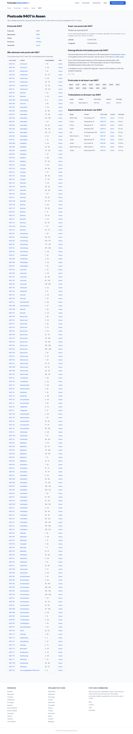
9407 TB (12, 630)
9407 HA (12, 331)
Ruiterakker (23, 107)
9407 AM (12, 100)
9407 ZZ (12, 670)
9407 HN (12, 370)
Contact (91, 705)
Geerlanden (24, 569)
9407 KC (12, 450)
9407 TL (12, 659)
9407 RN (12, 612)
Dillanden (23, 533)
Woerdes (23, 183)
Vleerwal (23, 103)
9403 (91, 84)
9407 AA (12, 64)
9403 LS (103, 150)
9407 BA (12, 107)
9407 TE (12, 641)
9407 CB (12, 168)
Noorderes (23, 648)
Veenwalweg (24, 100)
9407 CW (12, 226)
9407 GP (12, 313)
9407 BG (12, 125)
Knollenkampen (25, 576)
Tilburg (50, 710)
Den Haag (51, 697)
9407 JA (12, 378)
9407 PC (12, 540)
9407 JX (12, 439)
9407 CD (12, 176)
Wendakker (24, 136)
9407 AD (12, 75)
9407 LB (11, 511)
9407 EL (11, 255)
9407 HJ (12, 356)
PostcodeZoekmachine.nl (69, 730)
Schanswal (23, 64)
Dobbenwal (23, 71)
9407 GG (12, 287)
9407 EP (12, 266)
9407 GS (12, 320)
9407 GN (12, 309)
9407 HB (12, 334)
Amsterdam (51, 691)
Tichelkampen (24, 620)
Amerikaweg (24, 652)
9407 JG (12, 396)
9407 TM (12, 663)
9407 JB (12, 381)
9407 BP (12, 150)
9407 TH (12, 648)
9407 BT (12, 161)
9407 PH (12, 555)
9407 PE (12, 547)
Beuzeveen (24, 331)
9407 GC (12, 277)
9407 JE (11, 392)
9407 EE (11, 244)
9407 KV (12, 500)
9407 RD (12, 587)
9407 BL (11, 139)
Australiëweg (24, 641)
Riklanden (23, 547)
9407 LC (12, 515)
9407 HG (12, 349)
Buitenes (23, 204)
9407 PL (11, 565)
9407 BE (12, 121)
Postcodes (85, 3)
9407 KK (12, 472)
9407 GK (12, 298)
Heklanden (23, 555)
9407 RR (12, 620)
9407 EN (12, 262)
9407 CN (12, 204)
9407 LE (11, 522)
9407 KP (12, 486)
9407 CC (12, 172)
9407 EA (12, 233)
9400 (71, 84)
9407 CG (12, 183)
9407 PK (12, 562)
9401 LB (96, 103)
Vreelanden (24, 255)
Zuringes (23, 165)
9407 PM (12, 569)
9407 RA (12, 576)
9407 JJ (11, 403)
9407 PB (12, 537)
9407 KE (12, 457)
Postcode (18, 3)
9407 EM (12, 259)
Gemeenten (97, 3)
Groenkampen (24, 580)
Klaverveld (23, 324)
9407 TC (12, 634)
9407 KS (12, 493)
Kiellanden (23, 537)
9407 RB (12, 580)
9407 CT (12, 219)
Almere (50, 708)
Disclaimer (92, 710)
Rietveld (22, 309)
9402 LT (103, 132)
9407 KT (12, 497)
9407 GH (12, 291)
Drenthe (38, 42)
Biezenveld (23, 316)
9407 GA (12, 269)
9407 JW (12, 435)
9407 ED (12, 241)
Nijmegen (51, 721)
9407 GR (12, 316)
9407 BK (12, 136)
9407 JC (12, 385)
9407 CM (12, 201)
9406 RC (103, 125)
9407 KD (12, 454)
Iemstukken (23, 464)
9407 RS (12, 623)
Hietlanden (23, 392)
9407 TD (12, 638)
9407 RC (12, 583)
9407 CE (12, 179)
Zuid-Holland (11, 721)
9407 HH (12, 352)
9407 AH (12, 85)
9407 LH (12, 529)
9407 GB (12, 273)
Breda (50, 716)
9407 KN (12, 482)
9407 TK (12, 656)
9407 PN (12, 573)
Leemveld (23, 269)
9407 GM (12, 306)
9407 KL (11, 475)
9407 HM (12, 367)
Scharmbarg (24, 233)
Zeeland (10, 719)
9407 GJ (12, 295)
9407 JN (12, 417)
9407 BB (12, 111)
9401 (77, 84)
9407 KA (12, 443)
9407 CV (12, 222)
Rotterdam (51, 694)
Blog (105, 3)
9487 (78, 88)
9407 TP (12, 666)
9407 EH (12, 251)
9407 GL (12, 302)
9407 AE (12, 78)
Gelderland (10, 700)
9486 (71, 88)
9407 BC (12, 114)
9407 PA (12, 533)
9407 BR (12, 154)
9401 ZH (103, 136)
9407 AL (11, 96)
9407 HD (12, 342)
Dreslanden (23, 432)
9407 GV (12, 327)
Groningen (10, 702)
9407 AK (12, 93)
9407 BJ (12, 132)
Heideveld (23, 287)
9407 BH (12, 129)
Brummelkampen (25, 627)
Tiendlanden (24, 378)
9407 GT (12, 324)
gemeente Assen (119, 54)
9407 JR (12, 425)
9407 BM (12, 143)
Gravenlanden (24, 399)
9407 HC (12, 338)
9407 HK (12, 360)
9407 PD (12, 544)
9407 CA (12, 165)
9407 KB (12, 446)
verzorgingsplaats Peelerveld (29, 670)
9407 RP (12, 616)
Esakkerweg (24, 638)
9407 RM (12, 609)
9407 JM (12, 414)
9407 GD (12, 280)
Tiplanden (23, 544)
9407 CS (12, 215)
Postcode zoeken (118, 3)
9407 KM (12, 479)
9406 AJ (103, 129)
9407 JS (12, 428)
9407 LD (12, 518)
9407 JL (11, 410)
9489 (91, 88)
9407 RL (11, 605)
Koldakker (23, 143)
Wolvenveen (24, 356)
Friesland (10, 697)
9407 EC (12, 237)
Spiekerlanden (25, 385)
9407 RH (12, 594)
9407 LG (12, 526)
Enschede (51, 713)
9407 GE (12, 284)
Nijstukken (23, 443)
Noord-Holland (12, 710)
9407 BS (12, 158)
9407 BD (12, 118)
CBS (73, 74)
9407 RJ (12, 598)
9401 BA (103, 143)
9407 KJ (12, 468)
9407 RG (12, 591)
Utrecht (9, 716)
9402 (84, 84)
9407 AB (12, 67)
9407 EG (12, 248)
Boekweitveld (24, 302)
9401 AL (102, 139)
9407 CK (12, 194)
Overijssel (10, 713)
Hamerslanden (24, 414)
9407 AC (12, 71)
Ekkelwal (23, 93)
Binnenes (23, 219)
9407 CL (12, 197)
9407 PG (12, 551)
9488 (84, 88)
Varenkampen (24, 612)
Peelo (22, 630)
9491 (97, 88)
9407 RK (12, 601)
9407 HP (12, 374)
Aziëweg (23, 634)
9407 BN (12, 147)
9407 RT (12, 627)
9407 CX (12, 230)
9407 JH (12, 399)
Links (90, 707)
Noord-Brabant (12, 708)
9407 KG (12, 461)
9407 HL (12, 363)
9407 (118, 84)
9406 (111, 84)
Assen (38, 38)
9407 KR (12, 490)
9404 (98, 84)
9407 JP (12, 421)
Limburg (9, 705)
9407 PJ (11, 558)
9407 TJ (12, 652)
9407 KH (12, 464)
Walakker (23, 158)
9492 (104, 88)
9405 (104, 84)
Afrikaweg (23, 659)
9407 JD (12, 389)
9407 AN (12, 103)
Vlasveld (23, 295)
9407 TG (12, 645)
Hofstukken (23, 493)
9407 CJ (12, 190)
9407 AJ (12, 89)
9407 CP (12, 208)
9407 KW (12, 504)
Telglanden (23, 407)
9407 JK (12, 407)
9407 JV (12, 432)
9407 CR (12, 212)
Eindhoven (51, 702)
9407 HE (12, 345)
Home (77, 3)
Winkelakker (24, 262)
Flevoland (10, 694)
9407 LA (11, 508)
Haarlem (50, 719)
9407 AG (12, 82)
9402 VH (103, 121)
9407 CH (12, 186)
